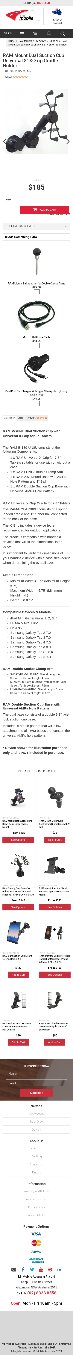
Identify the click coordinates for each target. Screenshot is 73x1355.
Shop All (54, 41)
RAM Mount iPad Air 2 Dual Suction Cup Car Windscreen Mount (54, 891)
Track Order (36, 1121)
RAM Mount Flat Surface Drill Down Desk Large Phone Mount (17, 824)
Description (9, 418)
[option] (36, 121)
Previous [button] (5, 141)
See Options (18, 839)
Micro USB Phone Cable (36, 337)
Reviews (30, 418)
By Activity (41, 41)
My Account (36, 1113)
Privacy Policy (36, 1207)
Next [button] (68, 141)
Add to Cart (48, 209)
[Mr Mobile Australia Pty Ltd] (23, 14)
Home (11, 41)
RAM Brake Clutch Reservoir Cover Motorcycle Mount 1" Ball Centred (17, 1026)
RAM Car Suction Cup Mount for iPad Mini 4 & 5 (17, 957)
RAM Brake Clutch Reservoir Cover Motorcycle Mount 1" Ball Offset (53, 1026)
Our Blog (36, 1156)
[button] (36, 226)
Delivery (36, 1129)
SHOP (8, 33)
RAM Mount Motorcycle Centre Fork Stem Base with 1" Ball (54, 824)
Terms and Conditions (36, 1199)
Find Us (36, 1172)
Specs (20, 418)
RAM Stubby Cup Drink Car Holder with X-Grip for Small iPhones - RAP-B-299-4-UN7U (18, 891)
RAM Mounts (25, 41)
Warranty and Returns (36, 1191)
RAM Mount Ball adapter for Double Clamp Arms (36, 283)
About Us (36, 1148)
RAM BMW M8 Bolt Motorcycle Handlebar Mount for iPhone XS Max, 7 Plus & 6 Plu (54, 959)
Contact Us (36, 1164)
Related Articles (36, 1215)
